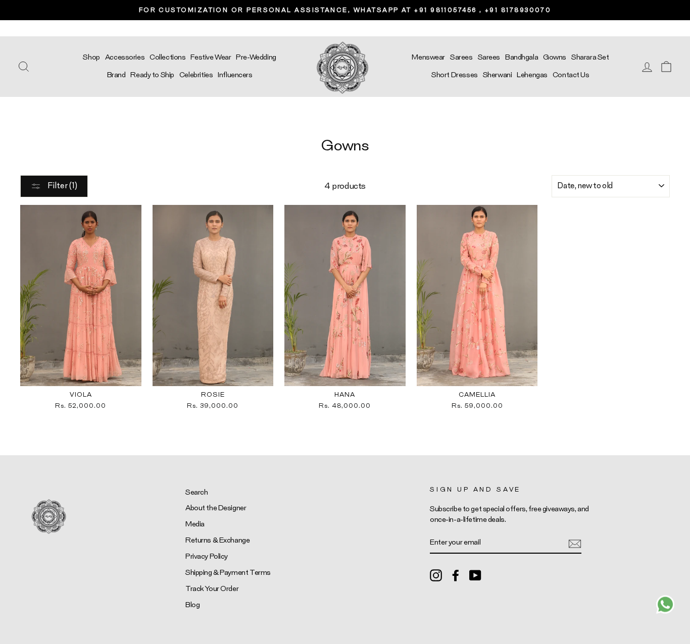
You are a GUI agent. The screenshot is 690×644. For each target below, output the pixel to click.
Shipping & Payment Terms (228, 572)
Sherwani (497, 75)
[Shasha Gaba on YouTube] (475, 575)
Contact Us (571, 75)
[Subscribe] (574, 543)
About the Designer (215, 508)
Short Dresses (454, 75)
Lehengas (532, 75)
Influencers (235, 75)
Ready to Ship (152, 75)
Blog (192, 605)
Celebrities (196, 75)
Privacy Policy (206, 556)
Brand (116, 75)
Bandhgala (521, 57)
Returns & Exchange (217, 540)
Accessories (124, 57)
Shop (91, 57)
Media (195, 524)
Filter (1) (61, 186)
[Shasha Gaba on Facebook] (456, 575)
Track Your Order (211, 589)
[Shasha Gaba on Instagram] (436, 575)
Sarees (461, 57)
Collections (167, 57)
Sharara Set (590, 57)
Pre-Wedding (256, 57)
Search (196, 492)
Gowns (554, 57)
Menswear (428, 57)
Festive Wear (210, 57)
